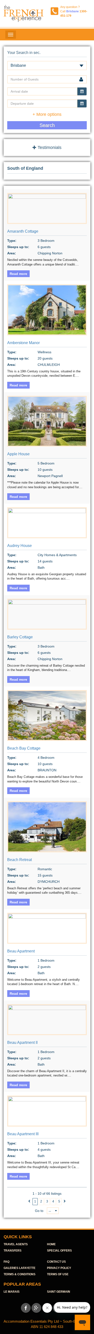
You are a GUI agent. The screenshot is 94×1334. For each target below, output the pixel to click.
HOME (51, 1244)
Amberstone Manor (23, 343)
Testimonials (48, 147)
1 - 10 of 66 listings (47, 1193)
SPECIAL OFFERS (59, 1250)
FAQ (6, 1261)
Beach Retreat (19, 860)
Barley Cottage (20, 637)
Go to (39, 1211)
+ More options (47, 114)
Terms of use (57, 1274)
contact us (56, 1261)
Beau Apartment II (22, 1042)
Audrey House (19, 546)
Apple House (18, 454)
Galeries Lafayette (19, 1268)
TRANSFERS (12, 1250)
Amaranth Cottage (22, 231)
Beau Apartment (21, 951)
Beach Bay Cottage (23, 748)
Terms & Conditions (19, 1274)
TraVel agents (16, 1244)
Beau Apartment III (23, 1134)
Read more (18, 274)
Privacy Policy (59, 1268)
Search (47, 125)
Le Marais (12, 1291)
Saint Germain (58, 1291)
